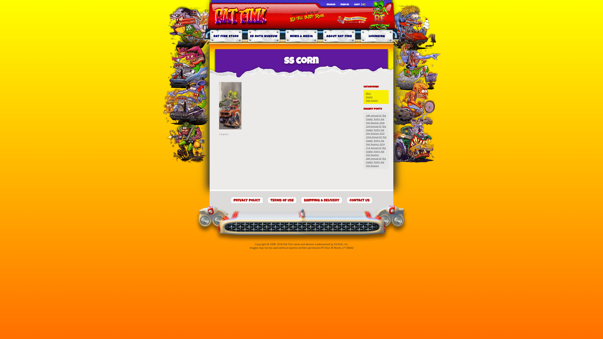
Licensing (377, 36)
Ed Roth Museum (263, 36)
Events (369, 97)
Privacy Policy (247, 200)
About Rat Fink (339, 36)
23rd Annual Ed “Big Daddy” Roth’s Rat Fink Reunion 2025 (376, 130)
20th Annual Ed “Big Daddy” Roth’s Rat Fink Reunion (376, 162)
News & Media (301, 36)
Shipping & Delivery (322, 200)
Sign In (344, 4)
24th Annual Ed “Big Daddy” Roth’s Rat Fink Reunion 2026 (376, 119)
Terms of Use (282, 200)
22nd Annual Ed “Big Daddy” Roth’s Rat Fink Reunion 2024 (376, 141)
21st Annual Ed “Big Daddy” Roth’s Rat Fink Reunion (376, 151)
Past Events (372, 100)
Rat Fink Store (226, 36)
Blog (368, 93)
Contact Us (360, 200)
